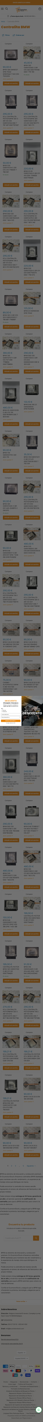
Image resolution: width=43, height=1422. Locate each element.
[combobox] (10, 717)
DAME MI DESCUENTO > (10, 720)
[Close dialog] (42, 697)
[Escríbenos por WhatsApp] (39, 1410)
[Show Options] (19, 717)
